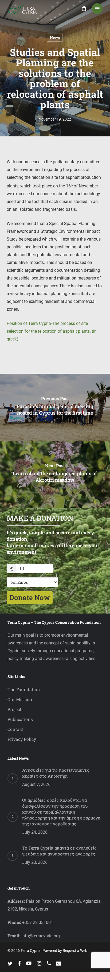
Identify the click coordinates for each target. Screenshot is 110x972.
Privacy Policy (21, 739)
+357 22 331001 (37, 922)
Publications (20, 719)
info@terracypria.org (40, 935)
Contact (15, 729)
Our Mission (19, 699)
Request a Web (75, 950)
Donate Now (29, 597)
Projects (15, 709)
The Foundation (23, 689)
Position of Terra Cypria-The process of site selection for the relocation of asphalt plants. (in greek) (52, 331)
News (55, 37)
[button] (97, 8)
